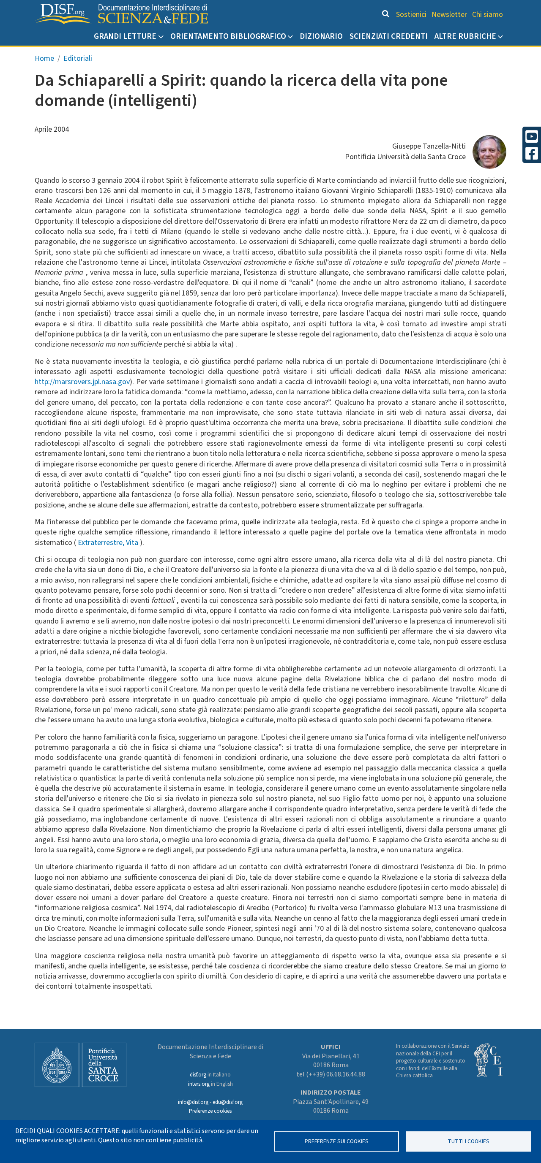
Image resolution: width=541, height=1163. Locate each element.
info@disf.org (193, 1102)
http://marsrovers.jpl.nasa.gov (82, 382)
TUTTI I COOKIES (468, 1141)
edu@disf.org (228, 1102)
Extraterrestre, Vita (109, 542)
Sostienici (411, 14)
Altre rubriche (465, 36)
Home (44, 58)
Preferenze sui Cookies (337, 1141)
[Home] (121, 14)
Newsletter (449, 14)
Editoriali (77, 58)
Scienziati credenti (389, 36)
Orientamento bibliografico (228, 36)
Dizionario (321, 36)
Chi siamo (487, 14)
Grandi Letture (125, 36)
